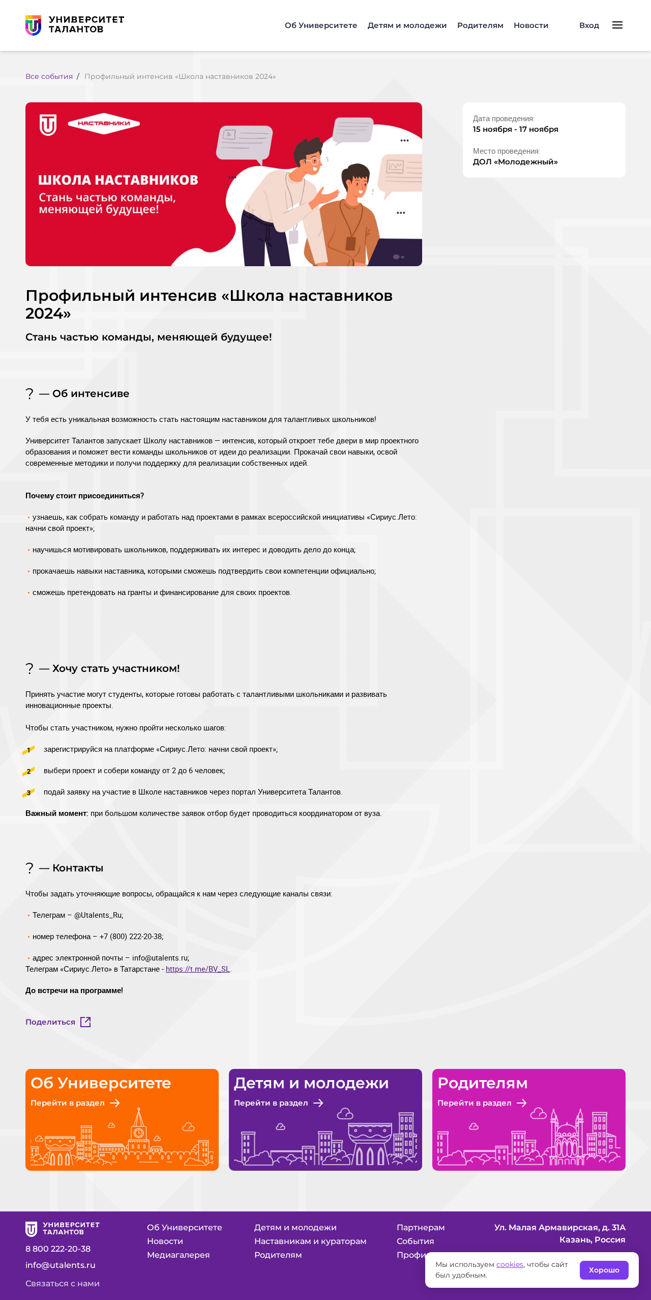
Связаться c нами (62, 1283)
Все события (49, 76)
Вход (589, 25)
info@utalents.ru (60, 1265)
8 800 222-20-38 (58, 1249)
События (415, 1241)
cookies (509, 1264)
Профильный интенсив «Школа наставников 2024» (180, 76)
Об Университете (321, 25)
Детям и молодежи (407, 25)
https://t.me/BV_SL (198, 969)
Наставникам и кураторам (310, 1241)
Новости (531, 25)
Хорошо (604, 1270)
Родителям (480, 25)
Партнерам (421, 1227)
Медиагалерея (178, 1255)
